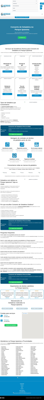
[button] (1, 172)
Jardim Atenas (18, 354)
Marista (32, 351)
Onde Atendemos (16, 5)
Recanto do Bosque (34, 370)
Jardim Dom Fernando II (20, 364)
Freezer (15, 269)
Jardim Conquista (19, 359)
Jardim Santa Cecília (19, 370)
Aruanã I (2, 353)
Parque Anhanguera (34, 359)
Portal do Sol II (33, 368)
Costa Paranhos (4, 365)
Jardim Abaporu (18, 353)
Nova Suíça (33, 355)
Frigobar (22, 269)
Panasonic (30, 169)
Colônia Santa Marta (4, 369)
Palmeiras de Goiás (34, 358)
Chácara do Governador (5, 368)
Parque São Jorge (34, 363)
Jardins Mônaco (33, 349)
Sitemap (22, 388)
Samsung (23, 169)
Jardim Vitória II (33, 346)
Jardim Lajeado (18, 365)
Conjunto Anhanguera (5, 364)
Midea (27, 169)
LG (16, 169)
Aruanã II (2, 354)
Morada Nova (33, 353)
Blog (22, 387)
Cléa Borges (3, 363)
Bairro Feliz (3, 358)
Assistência (15, 3)
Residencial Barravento (35, 373)
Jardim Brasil (18, 355)
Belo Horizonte (3, 359)
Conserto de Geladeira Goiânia (7, 106)
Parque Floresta (33, 360)
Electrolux (14, 169)
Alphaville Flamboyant (5, 349)
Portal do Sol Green (34, 369)
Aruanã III (3, 355)
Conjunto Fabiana (4, 372)
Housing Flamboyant (19, 350)
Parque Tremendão (34, 364)
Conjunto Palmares (4, 373)
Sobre (14, 8)
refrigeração (15, 201)
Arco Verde (3, 350)
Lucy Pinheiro (33, 350)
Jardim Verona (18, 373)
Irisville (17, 351)
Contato (14, 10)
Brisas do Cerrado (4, 360)
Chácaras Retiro (19, 349)
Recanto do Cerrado (34, 372)
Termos (22, 386)
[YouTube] (2, 397)
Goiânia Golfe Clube (19, 346)
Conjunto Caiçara (4, 370)
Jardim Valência (18, 372)
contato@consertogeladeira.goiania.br (24, 393)
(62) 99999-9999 (6, 316)
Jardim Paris (18, 369)
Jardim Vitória (18, 374)
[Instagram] (0, 397)
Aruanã (2, 351)
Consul (10, 169)
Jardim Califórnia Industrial (20, 358)
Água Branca (3, 346)
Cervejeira (18, 269)
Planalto (32, 365)
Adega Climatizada (32, 269)
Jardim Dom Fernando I (20, 363)
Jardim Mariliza (18, 368)
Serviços (14, 1)
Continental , (19, 169)
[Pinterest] (3, 397)
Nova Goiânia (33, 354)
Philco (33, 169)
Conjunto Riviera (4, 374)
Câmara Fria (26, 269)
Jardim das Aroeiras (19, 360)
